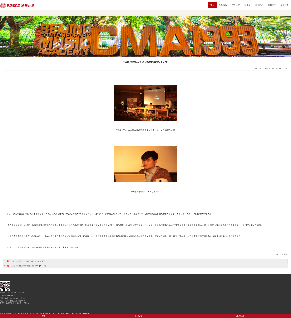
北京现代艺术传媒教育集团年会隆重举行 (25, 266)
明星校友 (272, 5)
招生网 (247, 5)
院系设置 (236, 5)
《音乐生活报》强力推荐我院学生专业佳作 (26, 261)
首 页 (2, 303)
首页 (212, 5)
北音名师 (18, 303)
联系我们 (240, 316)
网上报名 (285, 5)
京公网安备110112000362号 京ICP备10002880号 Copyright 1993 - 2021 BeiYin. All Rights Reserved (45, 313)
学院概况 (223, 5)
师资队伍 (259, 5)
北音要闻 (9, 303)
